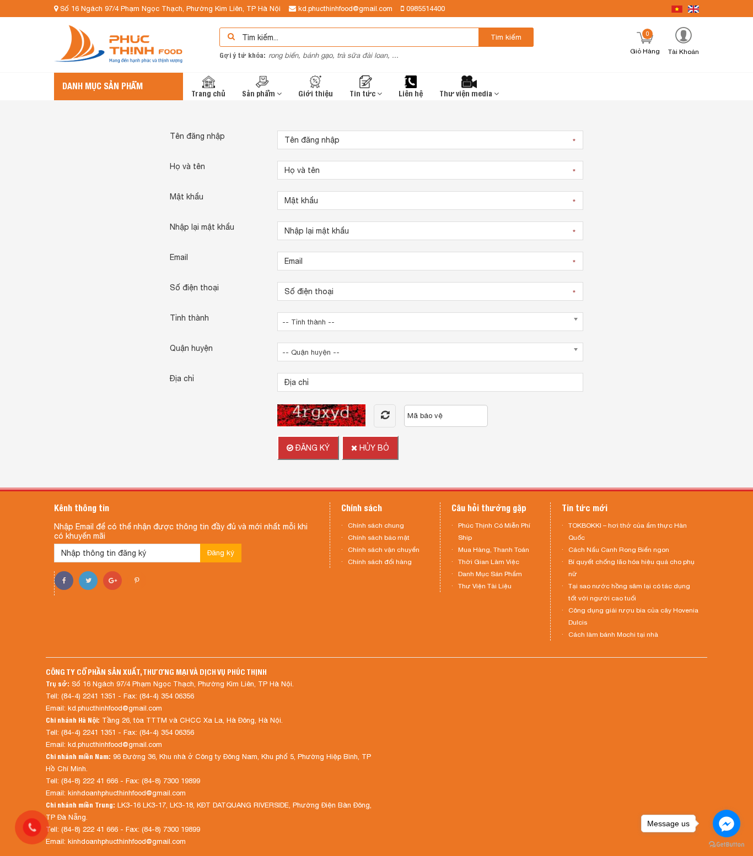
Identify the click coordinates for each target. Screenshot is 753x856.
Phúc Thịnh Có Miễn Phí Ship (494, 531)
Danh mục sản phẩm (102, 86)
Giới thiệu (315, 93)
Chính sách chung (376, 525)
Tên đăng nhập (197, 136)
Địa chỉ (182, 378)
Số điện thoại (194, 287)
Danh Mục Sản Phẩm (490, 574)
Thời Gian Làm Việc (488, 562)
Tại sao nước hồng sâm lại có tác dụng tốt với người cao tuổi (629, 592)
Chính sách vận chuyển (383, 550)
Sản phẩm (259, 93)
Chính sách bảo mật (379, 537)
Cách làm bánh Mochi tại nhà (613, 634)
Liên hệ (411, 93)
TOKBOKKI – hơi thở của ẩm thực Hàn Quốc (627, 531)
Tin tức (363, 93)
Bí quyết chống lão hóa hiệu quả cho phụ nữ (631, 568)
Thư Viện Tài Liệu (485, 586)
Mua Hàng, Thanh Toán (493, 550)
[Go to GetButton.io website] (726, 844)
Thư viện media (466, 93)
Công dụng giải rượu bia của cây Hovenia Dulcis (633, 616)
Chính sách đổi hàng (380, 562)
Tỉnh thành (189, 317)
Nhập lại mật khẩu (202, 227)
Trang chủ (208, 93)
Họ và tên (187, 166)
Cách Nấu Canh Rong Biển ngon (618, 550)
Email (179, 257)
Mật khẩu (186, 196)
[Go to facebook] (726, 823)
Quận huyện (191, 348)
